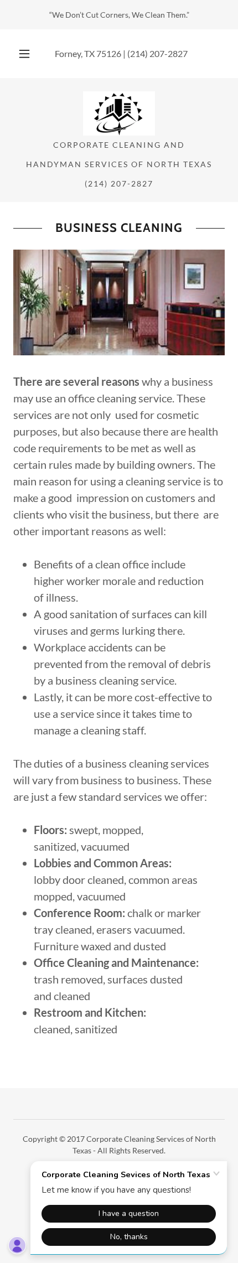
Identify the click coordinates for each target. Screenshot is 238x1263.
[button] (24, 54)
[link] (118, 113)
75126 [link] (108, 53)
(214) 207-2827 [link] (157, 53)
